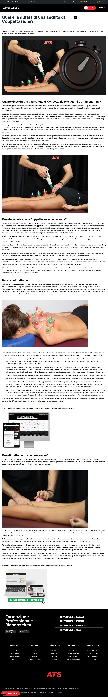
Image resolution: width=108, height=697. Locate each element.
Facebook (34, 692)
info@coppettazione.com (21, 692)
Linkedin (59, 692)
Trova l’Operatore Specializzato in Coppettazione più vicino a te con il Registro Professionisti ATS (37, 408)
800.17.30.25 (81, 2)
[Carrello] (81, 8)
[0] (81, 8)
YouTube (51, 692)
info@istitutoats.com (100, 2)
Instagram (43, 692)
